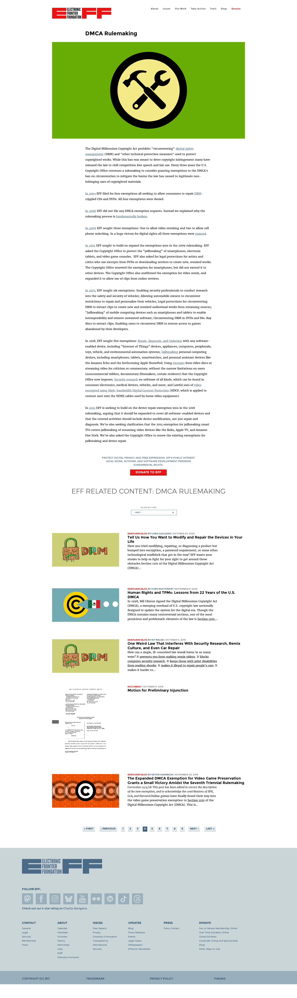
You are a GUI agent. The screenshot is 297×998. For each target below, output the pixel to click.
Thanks (220, 978)
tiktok (123, 898)
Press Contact (171, 928)
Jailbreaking (170, 352)
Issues (167, 8)
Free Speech (100, 928)
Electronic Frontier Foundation (81, 15)
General (26, 928)
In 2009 (90, 228)
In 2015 (90, 290)
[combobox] (154, 512)
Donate (236, 8)
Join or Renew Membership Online (218, 928)
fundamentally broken (131, 216)
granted (200, 233)
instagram (55, 898)
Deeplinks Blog (137, 533)
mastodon (27, 898)
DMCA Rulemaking (191, 491)
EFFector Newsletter (139, 949)
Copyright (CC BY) (36, 978)
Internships (63, 944)
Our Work (180, 8)
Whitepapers (135, 944)
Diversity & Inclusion (68, 957)
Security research (126, 379)
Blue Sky (68, 898)
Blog (130, 928)
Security (26, 936)
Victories (62, 936)
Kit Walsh (157, 640)
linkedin (110, 898)
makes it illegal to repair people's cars (187, 665)
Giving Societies (208, 936)
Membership (29, 940)
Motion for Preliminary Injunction (158, 690)
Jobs (60, 949)
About (154, 8)
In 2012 (90, 245)
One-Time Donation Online (214, 932)
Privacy (97, 932)
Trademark (95, 978)
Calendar (62, 928)
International (100, 944)
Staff (59, 953)
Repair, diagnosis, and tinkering (160, 341)
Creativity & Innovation (105, 936)
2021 (92, 408)
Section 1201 (205, 619)
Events (131, 936)
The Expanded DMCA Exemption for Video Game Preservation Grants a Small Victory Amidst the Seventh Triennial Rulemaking (186, 780)
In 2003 (90, 193)
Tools (213, 8)
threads (137, 898)
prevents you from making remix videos (167, 656)
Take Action (198, 8)
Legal (25, 932)
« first (88, 828)
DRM (197, 193)
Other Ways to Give (209, 949)
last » (210, 828)
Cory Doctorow (162, 589)
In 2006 (90, 211)
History (61, 940)
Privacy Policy (161, 978)
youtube (82, 898)
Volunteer (62, 932)
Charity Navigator (75, 908)
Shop (224, 8)
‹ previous (108, 828)
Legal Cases (134, 940)
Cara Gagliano (161, 533)
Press (25, 944)
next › (194, 828)
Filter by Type (148, 507)
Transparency (100, 940)
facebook (41, 898)
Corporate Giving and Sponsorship (218, 940)
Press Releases (136, 932)
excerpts (179, 363)
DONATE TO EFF (148, 472)
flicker (96, 898)
